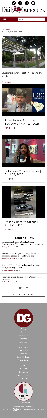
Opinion (23, 339)
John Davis (8, 282)
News (23, 329)
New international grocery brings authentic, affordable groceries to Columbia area (21, 254)
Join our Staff (23, 375)
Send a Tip (23, 288)
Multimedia (23, 342)
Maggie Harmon (9, 258)
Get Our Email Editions (23, 295)
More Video (6, 82)
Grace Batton (8, 29)
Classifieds (23, 350)
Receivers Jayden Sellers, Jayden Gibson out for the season (22, 278)
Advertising (23, 347)
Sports (23, 332)
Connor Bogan (9, 270)
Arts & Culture (23, 335)
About (23, 365)
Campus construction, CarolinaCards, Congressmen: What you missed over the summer (23, 243)
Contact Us (23, 378)
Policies (23, 369)
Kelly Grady (8, 247)
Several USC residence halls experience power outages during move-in (22, 266)
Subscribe (23, 372)
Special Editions (23, 357)
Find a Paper (23, 360)
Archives (23, 354)
